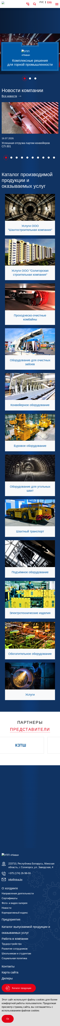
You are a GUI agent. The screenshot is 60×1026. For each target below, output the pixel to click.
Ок (7, 1019)
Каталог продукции (21, 988)
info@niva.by (15, 879)
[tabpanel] (30, 41)
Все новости (9, 96)
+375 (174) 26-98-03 (19, 873)
